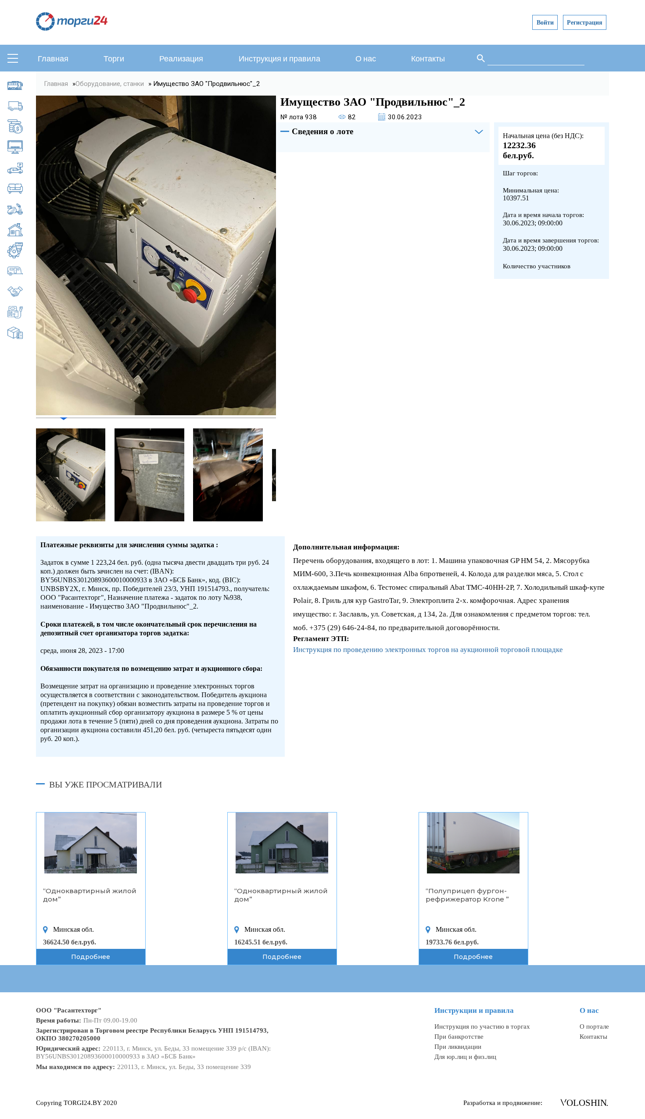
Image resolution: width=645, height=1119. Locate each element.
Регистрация (584, 22)
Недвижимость (21, 230)
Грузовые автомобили (21, 106)
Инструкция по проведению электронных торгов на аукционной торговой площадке (428, 649)
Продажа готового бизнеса (21, 291)
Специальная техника (21, 312)
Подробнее (90, 957)
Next (282, 474)
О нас (365, 59)
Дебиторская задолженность (21, 127)
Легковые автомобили (21, 168)
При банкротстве (459, 1036)
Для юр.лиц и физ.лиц (465, 1056)
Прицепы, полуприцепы (21, 271)
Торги (114, 59)
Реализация (181, 59)
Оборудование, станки (21, 250)
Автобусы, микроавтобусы (21, 85)
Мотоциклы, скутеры (21, 209)
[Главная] (72, 28)
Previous (29, 474)
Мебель (21, 188)
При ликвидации (457, 1046)
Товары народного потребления (21, 333)
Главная (53, 59)
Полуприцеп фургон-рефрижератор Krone (466, 895)
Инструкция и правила (279, 59)
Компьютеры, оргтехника (21, 147)
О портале (594, 1026)
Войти (545, 22)
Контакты (428, 59)
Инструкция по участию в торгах (482, 1026)
